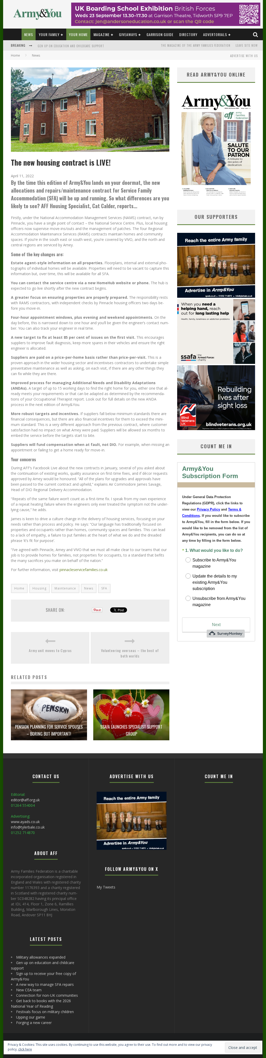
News (28, 34)
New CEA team (29, 989)
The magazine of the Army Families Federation (195, 45)
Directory (188, 34)
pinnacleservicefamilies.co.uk (83, 569)
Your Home (78, 34)
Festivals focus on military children (45, 1011)
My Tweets (106, 887)
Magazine (102, 34)
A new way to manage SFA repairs (45, 984)
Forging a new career (34, 1022)
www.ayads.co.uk (25, 821)
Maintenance (65, 588)
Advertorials (215, 34)
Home (15, 55)
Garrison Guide (160, 34)
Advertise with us (244, 56)
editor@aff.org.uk (25, 799)
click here (25, 1049)
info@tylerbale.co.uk (28, 827)
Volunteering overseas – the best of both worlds (130, 653)
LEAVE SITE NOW (247, 45)
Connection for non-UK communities (47, 995)
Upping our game (30, 1017)
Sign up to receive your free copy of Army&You (74, 48)
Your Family (49, 34)
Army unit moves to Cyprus (50, 650)
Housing (39, 588)
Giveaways (128, 34)
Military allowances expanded (40, 957)
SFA (104, 588)
